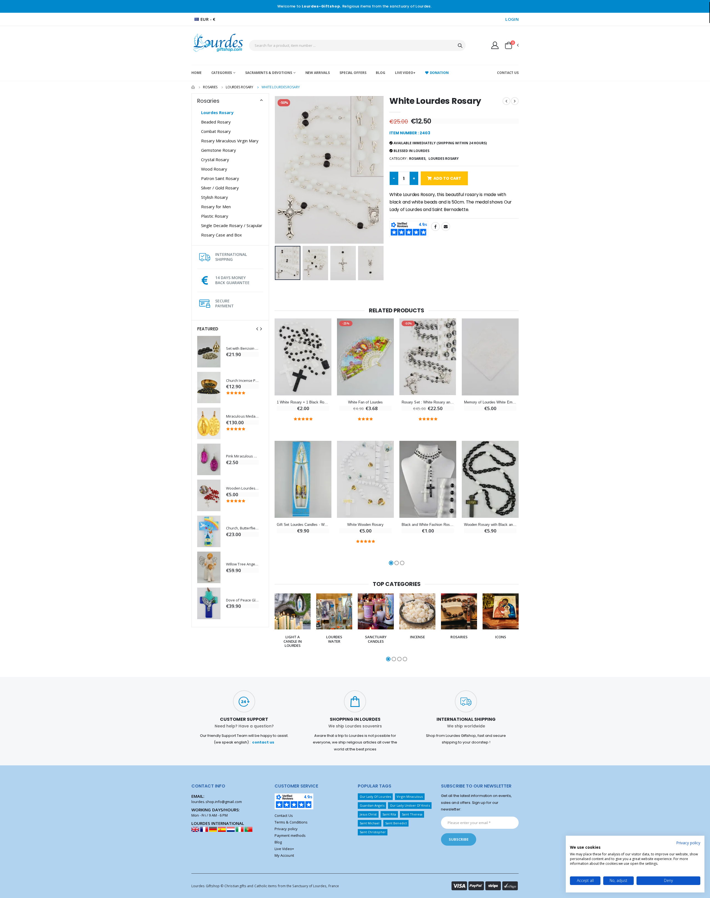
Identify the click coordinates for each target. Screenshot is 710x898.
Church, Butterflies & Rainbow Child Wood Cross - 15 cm (242, 528)
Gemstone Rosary (218, 150)
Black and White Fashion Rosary (428, 525)
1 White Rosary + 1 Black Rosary (303, 402)
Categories (221, 72)
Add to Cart (447, 178)
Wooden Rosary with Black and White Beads (490, 525)
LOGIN (512, 19)
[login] (495, 45)
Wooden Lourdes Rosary (242, 488)
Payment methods (290, 835)
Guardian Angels (372, 805)
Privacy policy (286, 828)
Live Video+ (405, 72)
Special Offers (352, 72)
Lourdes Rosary (239, 87)
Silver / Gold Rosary (220, 188)
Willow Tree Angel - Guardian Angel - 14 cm (242, 564)
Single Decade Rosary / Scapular (231, 225)
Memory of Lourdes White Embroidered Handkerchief (490, 402)
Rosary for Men (216, 206)
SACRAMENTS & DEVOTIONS (268, 72)
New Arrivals (317, 72)
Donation (439, 72)
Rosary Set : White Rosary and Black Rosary (428, 402)
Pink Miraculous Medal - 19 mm (242, 456)
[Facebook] (435, 226)
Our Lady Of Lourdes (375, 796)
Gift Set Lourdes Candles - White (303, 525)
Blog (380, 72)
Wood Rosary (214, 169)
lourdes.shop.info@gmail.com (216, 801)
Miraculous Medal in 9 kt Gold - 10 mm (242, 416)
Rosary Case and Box (221, 235)
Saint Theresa (412, 814)
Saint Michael (370, 823)
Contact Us (508, 72)
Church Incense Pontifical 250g (242, 380)
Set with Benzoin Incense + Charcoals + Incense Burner (242, 348)
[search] (460, 45)
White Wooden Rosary (365, 525)
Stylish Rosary (214, 197)
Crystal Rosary (215, 159)
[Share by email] (445, 226)
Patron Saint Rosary (220, 178)
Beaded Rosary (216, 122)
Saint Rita (389, 814)
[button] (511, 45)
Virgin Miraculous (410, 796)
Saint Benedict (396, 823)
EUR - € (208, 19)
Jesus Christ (368, 814)
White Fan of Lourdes (365, 402)
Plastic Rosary (214, 216)
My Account (284, 855)
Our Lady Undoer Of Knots (410, 805)
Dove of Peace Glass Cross (242, 600)
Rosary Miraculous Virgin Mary (229, 140)
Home (196, 72)
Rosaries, (417, 158)
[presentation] (257, 328)
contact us (263, 742)
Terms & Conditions (291, 822)
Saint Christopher (373, 832)
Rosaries (210, 87)
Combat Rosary (216, 131)
